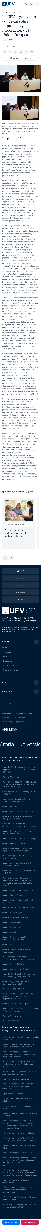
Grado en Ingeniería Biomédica (15, 917)
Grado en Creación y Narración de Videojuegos (16, 950)
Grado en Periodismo (11, 927)
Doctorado (6, 656)
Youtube (20, 585)
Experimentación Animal (12, 1093)
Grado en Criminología (11, 922)
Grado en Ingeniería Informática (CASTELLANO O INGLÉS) (15, 982)
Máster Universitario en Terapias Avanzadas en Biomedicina (20, 1038)
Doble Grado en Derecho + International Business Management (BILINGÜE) (18, 975)
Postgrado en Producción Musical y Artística (17, 1099)
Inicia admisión (30, 1222)
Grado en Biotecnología (12, 912)
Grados (5, 647)
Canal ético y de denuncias (13, 722)
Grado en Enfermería (11, 806)
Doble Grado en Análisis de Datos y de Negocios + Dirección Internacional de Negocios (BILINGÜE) (18, 996)
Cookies (5, 717)
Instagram (20, 592)
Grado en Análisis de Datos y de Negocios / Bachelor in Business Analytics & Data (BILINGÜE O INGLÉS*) (19, 784)
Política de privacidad (23, 713)
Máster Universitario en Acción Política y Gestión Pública (19, 1181)
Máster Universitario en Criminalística (18, 1153)
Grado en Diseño (9, 944)
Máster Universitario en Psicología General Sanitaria (20, 1114)
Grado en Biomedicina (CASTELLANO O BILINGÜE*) (18, 871)
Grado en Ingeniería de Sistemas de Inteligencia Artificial (17, 817)
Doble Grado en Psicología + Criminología (19, 838)
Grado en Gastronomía (11, 1016)
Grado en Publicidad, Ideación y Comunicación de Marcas (15, 938)
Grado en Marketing (10, 777)
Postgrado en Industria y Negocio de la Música (18, 1107)
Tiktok (20, 599)
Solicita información (11, 1222)
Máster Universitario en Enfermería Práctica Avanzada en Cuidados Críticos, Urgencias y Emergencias (19, 1054)
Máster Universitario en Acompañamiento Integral (19, 1146)
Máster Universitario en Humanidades (18, 1133)
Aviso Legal (7, 713)
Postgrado (6, 652)
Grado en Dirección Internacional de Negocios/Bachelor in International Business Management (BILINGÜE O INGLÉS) (17, 882)
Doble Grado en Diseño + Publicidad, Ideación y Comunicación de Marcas (17, 849)
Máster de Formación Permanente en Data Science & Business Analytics (19, 1205)
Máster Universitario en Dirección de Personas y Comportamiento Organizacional (17, 1189)
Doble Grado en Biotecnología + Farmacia (19, 907)
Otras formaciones (10, 670)
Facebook (20, 578)
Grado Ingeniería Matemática (14, 989)
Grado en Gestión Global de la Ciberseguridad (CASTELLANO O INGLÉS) (19, 824)
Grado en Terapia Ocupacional (15, 895)
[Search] (26, 4)
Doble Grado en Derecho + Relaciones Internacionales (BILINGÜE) (17, 800)
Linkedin (20, 571)
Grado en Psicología (10, 1021)
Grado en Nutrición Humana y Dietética (18, 890)
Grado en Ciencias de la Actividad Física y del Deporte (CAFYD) (19, 864)
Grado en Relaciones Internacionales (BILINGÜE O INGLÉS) (17, 832)
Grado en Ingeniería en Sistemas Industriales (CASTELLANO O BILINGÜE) (18, 958)
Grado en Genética (10, 932)
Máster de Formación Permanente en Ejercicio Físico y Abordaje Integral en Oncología (17, 1086)
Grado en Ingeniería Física (13, 964)
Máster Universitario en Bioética (15, 1079)
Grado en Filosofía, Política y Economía (18, 811)
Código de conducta (20, 717)
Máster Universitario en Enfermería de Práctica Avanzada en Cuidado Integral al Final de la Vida (19, 1064)
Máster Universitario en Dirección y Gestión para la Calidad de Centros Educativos (20, 1139)
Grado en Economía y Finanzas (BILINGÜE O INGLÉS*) (20, 792)
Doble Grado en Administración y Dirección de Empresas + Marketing (20, 1009)
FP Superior (7, 661)
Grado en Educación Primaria (14, 843)
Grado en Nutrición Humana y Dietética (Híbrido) (18, 901)
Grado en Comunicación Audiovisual (17, 969)
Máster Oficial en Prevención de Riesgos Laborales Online (19, 1198)
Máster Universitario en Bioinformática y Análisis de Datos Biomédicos (19, 1072)
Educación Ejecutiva (10, 665)
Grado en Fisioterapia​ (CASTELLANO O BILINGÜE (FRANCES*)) (18, 857)
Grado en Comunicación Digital (15, 1003)
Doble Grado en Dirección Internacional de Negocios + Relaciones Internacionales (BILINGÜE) (19, 769)
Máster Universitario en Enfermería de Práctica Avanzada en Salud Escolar (18, 1045)
